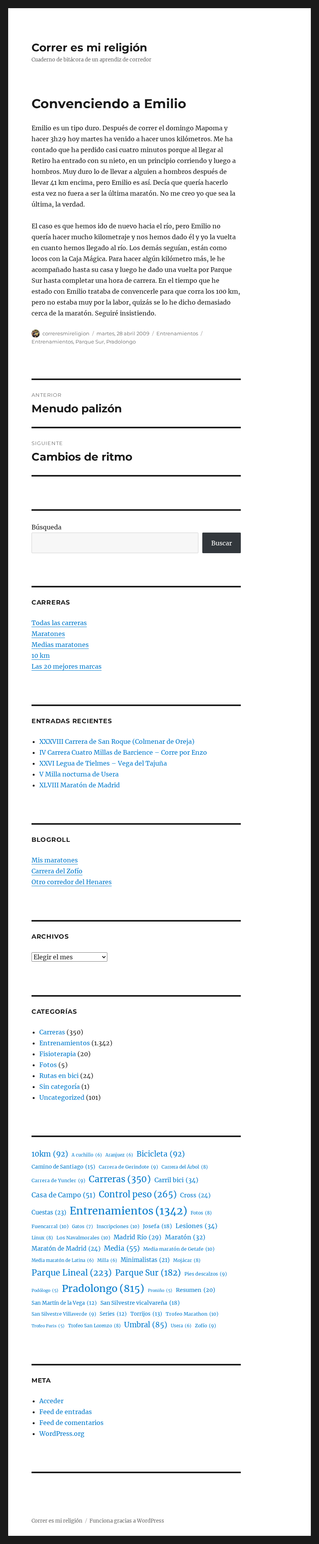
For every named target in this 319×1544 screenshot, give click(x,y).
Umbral (145, 1324)
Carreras (52, 1032)
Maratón (185, 1237)
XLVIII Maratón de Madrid (79, 785)
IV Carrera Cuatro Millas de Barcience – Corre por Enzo (123, 752)
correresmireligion (65, 333)
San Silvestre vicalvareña (140, 1302)
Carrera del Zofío (57, 871)
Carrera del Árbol (184, 1167)
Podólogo (45, 1290)
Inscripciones (117, 1226)
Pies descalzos (205, 1274)
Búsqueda (46, 527)
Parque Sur (89, 341)
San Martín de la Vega (64, 1303)
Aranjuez (119, 1155)
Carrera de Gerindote (128, 1167)
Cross (195, 1195)
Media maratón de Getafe (178, 1249)
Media (122, 1248)
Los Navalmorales (83, 1238)
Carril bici (176, 1180)
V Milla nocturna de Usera (79, 774)
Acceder (51, 1401)
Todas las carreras (59, 623)
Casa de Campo (63, 1195)
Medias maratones (60, 644)
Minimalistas (145, 1260)
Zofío (205, 1325)
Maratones (48, 634)
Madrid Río (137, 1237)
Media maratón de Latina (63, 1260)
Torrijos (146, 1314)
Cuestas (49, 1212)
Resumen (195, 1289)
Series (113, 1314)
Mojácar (186, 1260)
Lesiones (196, 1226)
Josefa (157, 1226)
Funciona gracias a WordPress (126, 1521)
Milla (107, 1260)
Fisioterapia (57, 1054)
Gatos (82, 1226)
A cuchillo (87, 1155)
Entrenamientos (177, 333)
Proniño (160, 1290)
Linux (42, 1238)
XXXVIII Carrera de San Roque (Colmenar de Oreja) (117, 741)
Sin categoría (59, 1086)
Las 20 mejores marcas (67, 666)
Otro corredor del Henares (72, 882)
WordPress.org (61, 1433)
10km (50, 1154)
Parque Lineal (72, 1272)
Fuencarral (50, 1226)
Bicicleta (161, 1154)
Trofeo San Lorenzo (94, 1325)
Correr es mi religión (89, 47)
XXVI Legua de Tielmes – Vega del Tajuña (103, 763)
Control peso (138, 1194)
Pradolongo (121, 341)
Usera (181, 1325)
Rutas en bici (59, 1076)
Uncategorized (61, 1097)
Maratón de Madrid (66, 1248)
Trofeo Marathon (192, 1314)
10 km (41, 655)
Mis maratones (55, 860)
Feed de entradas (65, 1412)
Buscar (221, 543)
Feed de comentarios (71, 1423)
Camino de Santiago (63, 1167)
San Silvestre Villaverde (64, 1314)
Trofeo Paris (48, 1325)
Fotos (48, 1065)
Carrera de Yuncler (58, 1180)
